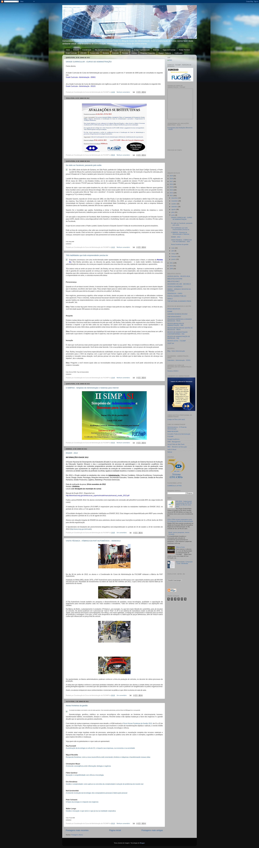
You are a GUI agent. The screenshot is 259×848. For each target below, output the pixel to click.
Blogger (142, 843)
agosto (173, 209)
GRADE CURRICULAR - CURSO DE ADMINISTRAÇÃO (89, 62)
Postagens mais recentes (77, 830)
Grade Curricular (71, 53)
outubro (174, 204)
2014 (171, 190)
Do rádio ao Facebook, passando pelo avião (83, 165)
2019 (171, 176)
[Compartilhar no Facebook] (143, 92)
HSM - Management (173, 441)
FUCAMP (170, 436)
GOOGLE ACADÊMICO (174, 286)
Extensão (115, 53)
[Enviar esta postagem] (133, 92)
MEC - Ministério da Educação (177, 447)
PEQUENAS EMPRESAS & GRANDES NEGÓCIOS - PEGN (179, 320)
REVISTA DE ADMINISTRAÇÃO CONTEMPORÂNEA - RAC (177, 333)
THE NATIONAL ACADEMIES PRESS (179, 301)
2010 (171, 266)
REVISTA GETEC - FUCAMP (176, 341)
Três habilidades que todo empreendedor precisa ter (87, 255)
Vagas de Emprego (169, 50)
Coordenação (86, 50)
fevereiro (174, 256)
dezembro (174, 198)
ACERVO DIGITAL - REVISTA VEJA (178, 276)
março (173, 253)
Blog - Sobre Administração (176, 351)
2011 (171, 263)
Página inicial (115, 830)
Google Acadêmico (173, 439)
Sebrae (169, 452)
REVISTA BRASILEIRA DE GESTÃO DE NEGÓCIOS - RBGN (180, 328)
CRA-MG (83, 53)
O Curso (76, 50)
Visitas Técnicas (184, 50)
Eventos (134, 53)
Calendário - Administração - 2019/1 (179, 360)
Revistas (125, 53)
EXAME (169, 311)
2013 (171, 193)
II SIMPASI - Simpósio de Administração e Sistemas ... (181, 233)
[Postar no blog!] (139, 92)
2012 (171, 195)
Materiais (156, 50)
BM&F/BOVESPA (172, 431)
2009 (171, 268)
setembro (174, 206)
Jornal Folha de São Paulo (175, 444)
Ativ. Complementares (102, 50)
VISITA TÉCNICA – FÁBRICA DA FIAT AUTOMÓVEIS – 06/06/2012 (93, 541)
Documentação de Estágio (122, 50)
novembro (174, 201)
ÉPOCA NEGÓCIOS (173, 309)
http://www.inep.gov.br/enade (80, 529)
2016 (171, 184)
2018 (171, 178)
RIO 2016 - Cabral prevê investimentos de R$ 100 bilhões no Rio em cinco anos (184, 504)
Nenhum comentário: (124, 92)
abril (173, 251)
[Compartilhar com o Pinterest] (145, 92)
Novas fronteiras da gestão (77, 706)
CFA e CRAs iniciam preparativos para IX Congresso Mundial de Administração (180, 520)
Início (68, 50)
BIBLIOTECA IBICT (173, 281)
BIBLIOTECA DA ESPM (174, 279)
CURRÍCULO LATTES (174, 485)
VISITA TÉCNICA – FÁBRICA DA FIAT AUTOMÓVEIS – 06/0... (181, 240)
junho (173, 215)
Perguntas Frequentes (147, 53)
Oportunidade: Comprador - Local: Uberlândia (184, 562)
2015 (171, 187)
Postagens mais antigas (152, 830)
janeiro (173, 259)
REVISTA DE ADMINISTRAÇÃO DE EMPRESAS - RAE (178, 337)
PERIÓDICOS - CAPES (174, 293)
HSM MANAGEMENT (174, 316)
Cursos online (94, 53)
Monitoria (106, 53)
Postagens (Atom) (77, 835)
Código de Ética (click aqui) (176, 419)
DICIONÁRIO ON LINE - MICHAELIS (179, 284)
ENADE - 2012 (72, 453)
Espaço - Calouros (165, 53)
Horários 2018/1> (173, 371)
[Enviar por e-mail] (137, 92)
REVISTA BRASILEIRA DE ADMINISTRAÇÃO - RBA (175, 324)
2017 (171, 181)
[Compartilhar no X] (141, 92)
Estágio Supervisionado (142, 50)
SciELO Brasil (171, 449)
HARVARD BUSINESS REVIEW (177, 314)
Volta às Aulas (180, 547)
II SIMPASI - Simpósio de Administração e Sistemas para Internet (92, 388)
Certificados (178, 53)
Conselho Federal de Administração (178, 434)
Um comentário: (122, 532)
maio (173, 248)
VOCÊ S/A (170, 343)
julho (173, 212)
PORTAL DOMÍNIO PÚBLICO (176, 296)
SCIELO (170, 298)
